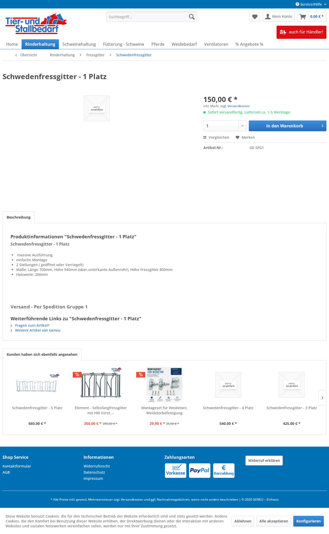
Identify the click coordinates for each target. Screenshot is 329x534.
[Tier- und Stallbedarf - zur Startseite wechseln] (36, 24)
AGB (6, 472)
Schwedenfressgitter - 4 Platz (228, 407)
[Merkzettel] (254, 17)
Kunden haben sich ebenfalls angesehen (42, 354)
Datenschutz (94, 472)
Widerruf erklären (264, 460)
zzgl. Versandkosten (235, 106)
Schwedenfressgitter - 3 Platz (292, 407)
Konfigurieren (308, 521)
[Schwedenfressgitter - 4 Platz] (228, 385)
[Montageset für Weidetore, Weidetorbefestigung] (164, 385)
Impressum (93, 478)
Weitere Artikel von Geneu (37, 330)
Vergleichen (218, 137)
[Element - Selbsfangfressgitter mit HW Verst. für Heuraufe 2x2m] (101, 385)
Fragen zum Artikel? (31, 325)
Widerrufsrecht (97, 466)
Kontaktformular (17, 466)
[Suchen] (191, 17)
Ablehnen (242, 521)
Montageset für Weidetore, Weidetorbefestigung (164, 410)
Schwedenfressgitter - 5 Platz (37, 407)
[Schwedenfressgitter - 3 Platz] (292, 385)
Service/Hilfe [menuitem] (311, 4)
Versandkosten (132, 499)
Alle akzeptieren (273, 521)
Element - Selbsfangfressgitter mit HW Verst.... (101, 410)
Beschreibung (19, 217)
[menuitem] (151, 17)
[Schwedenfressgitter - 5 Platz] (37, 385)
